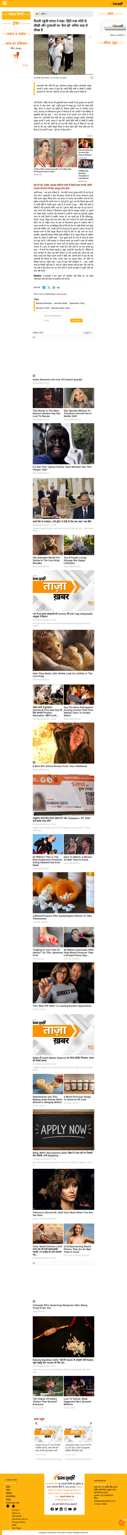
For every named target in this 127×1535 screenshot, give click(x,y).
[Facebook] (90, 44)
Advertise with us (20, 1519)
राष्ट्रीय (43, 14)
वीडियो (9, 1493)
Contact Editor (100, 1504)
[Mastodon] (75, 1509)
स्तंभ (110, 14)
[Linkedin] (61, 1509)
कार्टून (8, 1499)
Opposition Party (77, 303)
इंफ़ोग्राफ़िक (11, 1496)
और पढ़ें (25, 65)
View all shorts (117, 35)
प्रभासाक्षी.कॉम (52, 1484)
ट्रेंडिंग (16, 23)
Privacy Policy (18, 1522)
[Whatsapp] (54, 289)
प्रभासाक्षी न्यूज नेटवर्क (41, 78)
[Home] (37, 14)
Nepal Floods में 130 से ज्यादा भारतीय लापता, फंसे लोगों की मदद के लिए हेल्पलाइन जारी (48, 1448)
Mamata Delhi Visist (60, 308)
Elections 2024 (42, 308)
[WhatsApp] (90, 55)
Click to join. (61, 294)
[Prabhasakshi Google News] (91, 77)
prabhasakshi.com (64, 1499)
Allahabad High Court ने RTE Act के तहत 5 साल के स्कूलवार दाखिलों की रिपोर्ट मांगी (78, 1448)
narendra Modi (60, 303)
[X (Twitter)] (90, 50)
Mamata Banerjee (44, 303)
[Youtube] (70, 1509)
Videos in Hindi (61, 1493)
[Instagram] (66, 1509)
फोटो (8, 1490)
